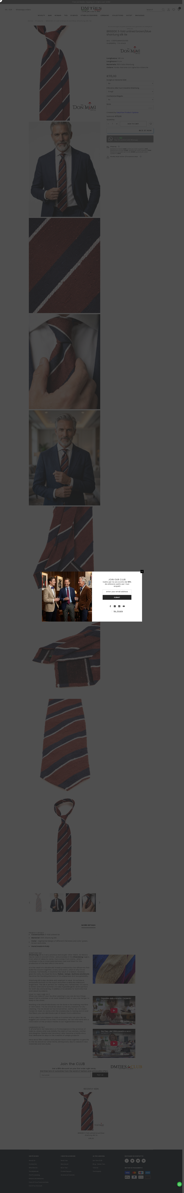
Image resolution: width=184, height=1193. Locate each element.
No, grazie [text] (118, 611)
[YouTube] (123, 606)
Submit (117, 597)
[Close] (142, 571)
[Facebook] (110, 606)
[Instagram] (115, 606)
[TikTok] (119, 606)
